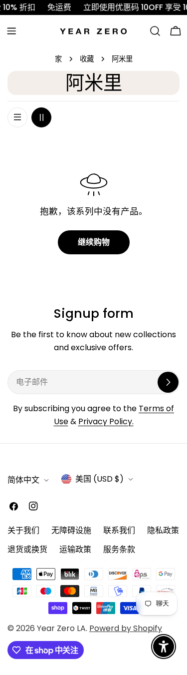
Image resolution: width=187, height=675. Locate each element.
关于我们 (23, 530)
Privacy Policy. (106, 421)
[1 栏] (17, 117)
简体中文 (23, 480)
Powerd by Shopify (125, 628)
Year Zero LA (61, 628)
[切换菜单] (11, 31)
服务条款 (119, 549)
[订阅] (168, 382)
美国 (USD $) (99, 479)
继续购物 (94, 242)
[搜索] (155, 31)
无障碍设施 (71, 530)
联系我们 (119, 530)
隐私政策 (163, 530)
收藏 (87, 59)
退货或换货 (27, 549)
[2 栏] (41, 117)
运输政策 (75, 549)
